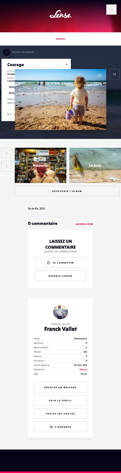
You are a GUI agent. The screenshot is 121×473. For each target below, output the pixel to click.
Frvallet (11, 74)
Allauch (83, 369)
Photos (60, 39)
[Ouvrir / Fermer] (66, 64)
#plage (13, 92)
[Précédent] (6, 166)
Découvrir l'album (67, 191)
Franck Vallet (60, 328)
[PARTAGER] (114, 74)
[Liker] (99, 76)
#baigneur (14, 87)
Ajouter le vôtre (84, 224)
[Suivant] (6, 153)
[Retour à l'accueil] (61, 14)
